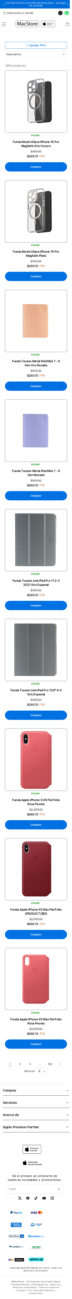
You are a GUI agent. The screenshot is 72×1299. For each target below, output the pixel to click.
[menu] (3, 24)
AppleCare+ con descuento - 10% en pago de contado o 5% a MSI (35, 4)
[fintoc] (16, 1239)
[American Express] (16, 1204)
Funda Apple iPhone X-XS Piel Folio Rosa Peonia (35, 786)
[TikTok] (35, 1178)
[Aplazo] (36, 1239)
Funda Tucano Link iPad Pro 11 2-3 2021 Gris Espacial (34, 571)
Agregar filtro (36, 45)
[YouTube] (43, 1178)
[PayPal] (16, 1192)
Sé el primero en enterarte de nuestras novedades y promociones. (33, 1158)
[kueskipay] (36, 1216)
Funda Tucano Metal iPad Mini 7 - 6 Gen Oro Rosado (35, 356)
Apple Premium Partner (21, 1107)
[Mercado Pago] (36, 1204)
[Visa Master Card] (36, 1192)
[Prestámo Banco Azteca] (36, 1227)
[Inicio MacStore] (34, 24)
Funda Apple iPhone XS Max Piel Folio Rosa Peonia (34, 1001)
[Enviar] (56, 1169)
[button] (4, 4)
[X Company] (18, 1178)
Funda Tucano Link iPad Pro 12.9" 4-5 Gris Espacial (34, 679)
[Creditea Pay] (16, 1226)
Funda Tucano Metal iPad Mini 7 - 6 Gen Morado (35, 464)
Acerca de (11, 1095)
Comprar (9, 1070)
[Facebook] (27, 1178)
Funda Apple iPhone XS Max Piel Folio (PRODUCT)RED (34, 894)
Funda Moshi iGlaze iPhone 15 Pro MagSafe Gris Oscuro (35, 142)
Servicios (10, 1083)
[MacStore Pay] (16, 1216)
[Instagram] (51, 1178)
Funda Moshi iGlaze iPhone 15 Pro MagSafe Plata (35, 249)
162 (49, 1044)
